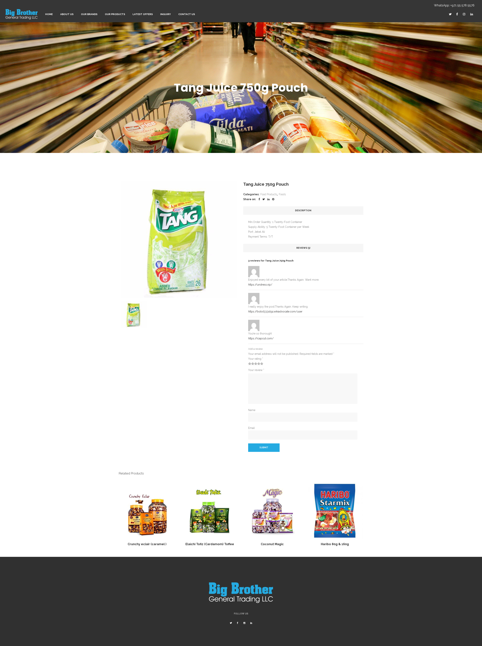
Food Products (268, 194)
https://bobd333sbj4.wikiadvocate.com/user (275, 311)
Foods (282, 194)
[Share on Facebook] (259, 199)
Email (251, 427)
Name (251, 410)
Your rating (255, 358)
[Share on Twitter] (263, 199)
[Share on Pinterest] (273, 199)
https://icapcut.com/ (261, 338)
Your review (256, 370)
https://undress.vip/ (260, 284)
